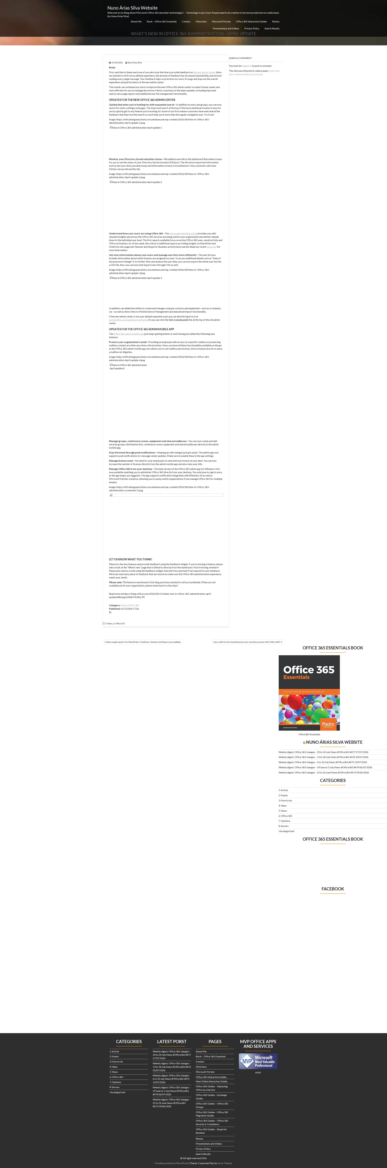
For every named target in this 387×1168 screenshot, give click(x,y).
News (124, 605)
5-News (109, 623)
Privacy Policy (251, 28)
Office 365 (133, 605)
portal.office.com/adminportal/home (128, 319)
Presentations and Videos (226, 28)
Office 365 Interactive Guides (251, 21)
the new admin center (204, 72)
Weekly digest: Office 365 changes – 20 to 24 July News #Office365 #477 (317, 752)
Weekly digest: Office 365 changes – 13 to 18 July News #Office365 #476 (317, 757)
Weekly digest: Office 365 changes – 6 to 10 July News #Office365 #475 (316, 762)
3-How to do (285, 800)
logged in (247, 65)
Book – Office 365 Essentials (162, 21)
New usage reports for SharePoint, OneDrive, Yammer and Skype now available (144, 642)
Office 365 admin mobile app (129, 333)
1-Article (283, 790)
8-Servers (284, 825)
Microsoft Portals (221, 21)
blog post (212, 246)
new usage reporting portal (183, 233)
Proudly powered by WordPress (171, 1163)
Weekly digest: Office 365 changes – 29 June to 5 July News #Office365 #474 (319, 767)
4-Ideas (282, 805)
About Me (136, 21)
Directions (201, 21)
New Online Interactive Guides (212, 1081)
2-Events (283, 795)
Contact (186, 21)
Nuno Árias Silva (135, 62)
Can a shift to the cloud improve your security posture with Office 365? (246, 642)
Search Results (272, 28)
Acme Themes (224, 1163)
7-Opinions (284, 820)
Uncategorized (286, 831)
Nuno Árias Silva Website (132, 7)
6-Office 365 (119, 623)
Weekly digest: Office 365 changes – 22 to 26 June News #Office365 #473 (317, 772)
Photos (276, 21)
